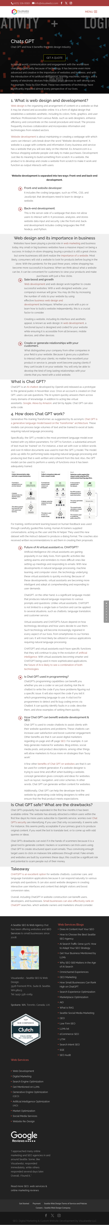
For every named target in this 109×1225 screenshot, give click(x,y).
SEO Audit (65, 1055)
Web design (17, 105)
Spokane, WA (18, 1004)
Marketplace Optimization (74, 997)
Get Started (24, 1203)
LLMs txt (64, 1028)
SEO (63, 741)
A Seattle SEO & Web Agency (27, 925)
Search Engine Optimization (28, 1081)
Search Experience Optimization (77, 991)
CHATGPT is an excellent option (28, 874)
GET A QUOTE (54, 58)
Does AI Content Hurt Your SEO (77, 929)
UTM (62, 1039)
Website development (23, 136)
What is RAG (67, 1007)
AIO (62, 1002)
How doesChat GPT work (39, 413)
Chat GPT (90, 419)
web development (73, 323)
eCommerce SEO (69, 1033)
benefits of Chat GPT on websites (56, 763)
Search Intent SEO (70, 1044)
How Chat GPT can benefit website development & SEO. (56, 719)
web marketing (72, 243)
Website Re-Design (24, 1121)
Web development (34, 284)
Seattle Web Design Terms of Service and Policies (65, 1203)
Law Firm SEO (67, 1023)
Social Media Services (25, 1116)
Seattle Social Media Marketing (77, 1012)
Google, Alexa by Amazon (37, 403)
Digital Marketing (22, 1076)
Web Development (23, 1071)
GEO (62, 1018)
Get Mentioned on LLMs (26, 1086)
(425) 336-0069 (22, 3)
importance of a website (74, 255)
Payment (37, 1203)
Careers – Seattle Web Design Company (53, 1208)
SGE (62, 1049)
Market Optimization (24, 1110)
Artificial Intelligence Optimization (31, 1101)
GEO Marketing (68, 977)
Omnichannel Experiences (74, 971)
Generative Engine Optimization (30, 1092)
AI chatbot (32, 386)
